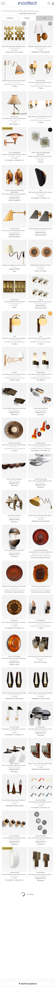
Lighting (13, 11)
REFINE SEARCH (29, 984)
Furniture (5, 11)
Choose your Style (27, 13)
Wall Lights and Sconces (28, 11)
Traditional (9, 18)
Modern (27, 18)
